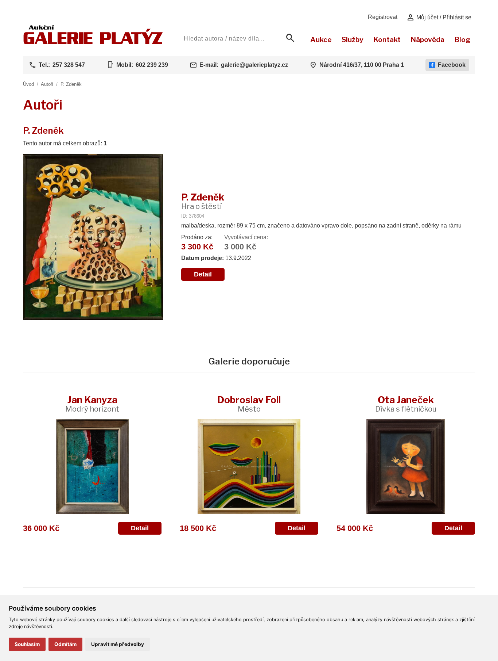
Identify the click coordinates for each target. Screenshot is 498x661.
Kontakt (387, 39)
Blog (462, 39)
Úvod (28, 84)
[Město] (249, 466)
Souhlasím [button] (27, 644)
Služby (352, 39)
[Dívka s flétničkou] (405, 466)
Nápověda (427, 39)
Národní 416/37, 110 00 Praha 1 (361, 65)
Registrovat (382, 17)
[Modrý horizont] (92, 466)
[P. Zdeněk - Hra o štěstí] (93, 238)
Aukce (321, 39)
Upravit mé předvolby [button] (117, 644)
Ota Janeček (405, 403)
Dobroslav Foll (249, 403)
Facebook (452, 65)
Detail (203, 274)
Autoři (47, 84)
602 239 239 (152, 65)
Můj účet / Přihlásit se (438, 17)
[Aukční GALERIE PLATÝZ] (93, 42)
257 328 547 (68, 65)
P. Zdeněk (71, 84)
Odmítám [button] (65, 644)
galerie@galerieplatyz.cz (254, 65)
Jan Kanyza (92, 403)
